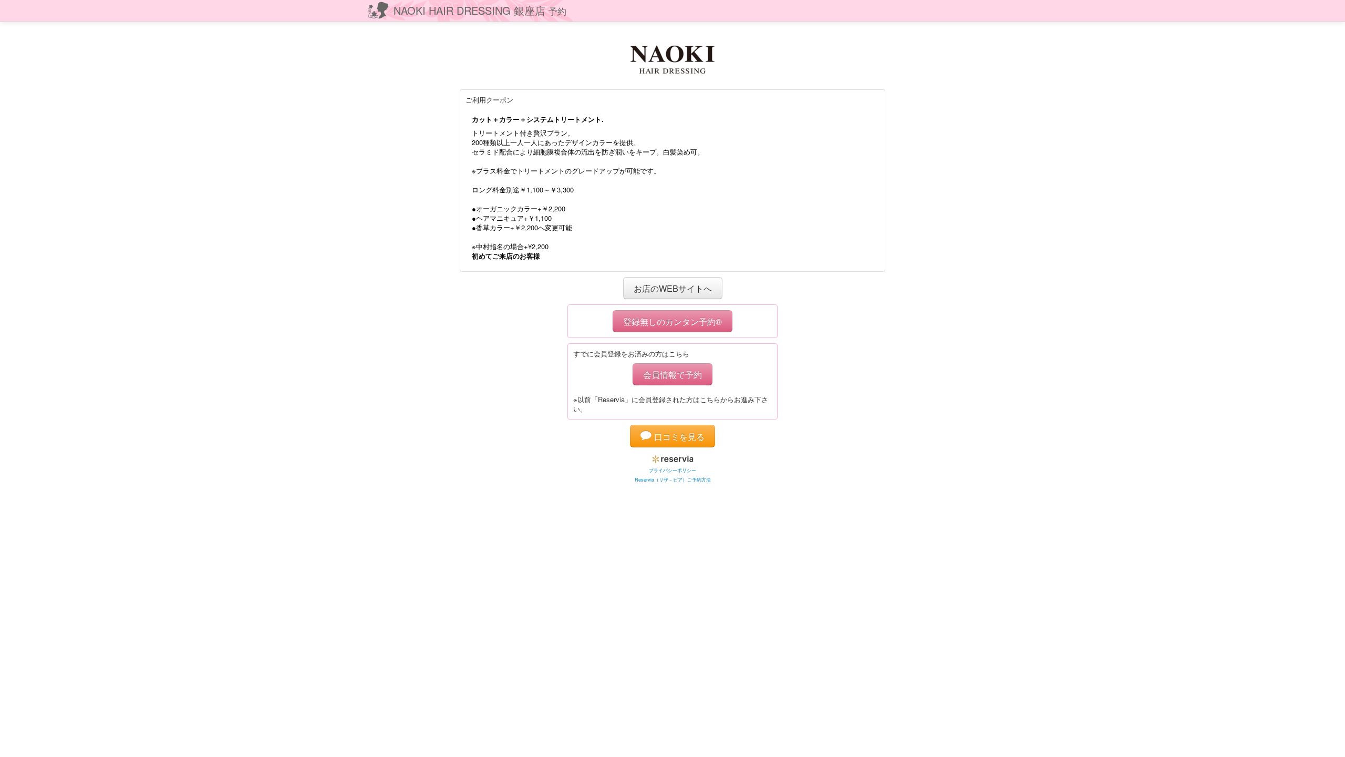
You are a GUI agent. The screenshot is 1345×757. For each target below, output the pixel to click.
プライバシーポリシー (672, 470)
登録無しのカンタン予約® (672, 321)
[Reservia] (673, 457)
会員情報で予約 (672, 374)
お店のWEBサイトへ (673, 288)
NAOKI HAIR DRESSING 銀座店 (480, 10)
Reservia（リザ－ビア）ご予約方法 (673, 479)
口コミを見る (678, 436)
